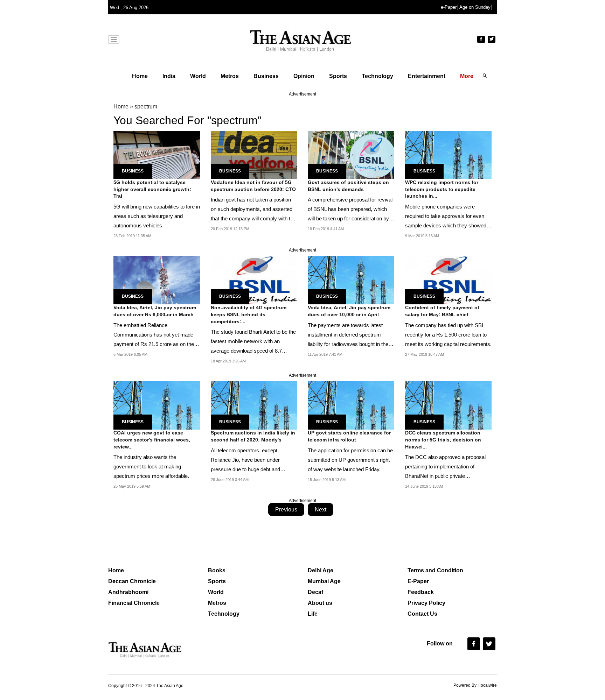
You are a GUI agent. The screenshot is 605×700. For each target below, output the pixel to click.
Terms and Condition (435, 570)
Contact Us (422, 614)
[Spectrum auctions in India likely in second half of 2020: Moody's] (254, 405)
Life (313, 614)
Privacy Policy (426, 603)
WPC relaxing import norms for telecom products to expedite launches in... (441, 189)
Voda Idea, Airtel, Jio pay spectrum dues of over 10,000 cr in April (349, 311)
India (168, 76)
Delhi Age (320, 570)
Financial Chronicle (134, 603)
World (198, 76)
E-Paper (418, 581)
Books (216, 570)
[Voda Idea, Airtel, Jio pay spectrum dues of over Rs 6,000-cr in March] (156, 280)
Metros (230, 76)
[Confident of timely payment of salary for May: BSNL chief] (448, 280)
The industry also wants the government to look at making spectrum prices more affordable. (151, 466)
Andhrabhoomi (128, 592)
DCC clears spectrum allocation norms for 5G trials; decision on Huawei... (443, 439)
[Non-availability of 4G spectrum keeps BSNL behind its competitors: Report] (254, 280)
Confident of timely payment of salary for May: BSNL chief (442, 311)
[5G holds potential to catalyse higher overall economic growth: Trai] (156, 154)
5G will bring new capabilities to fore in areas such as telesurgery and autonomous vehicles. (156, 216)
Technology (377, 76)
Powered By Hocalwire (475, 685)
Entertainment (426, 76)
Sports (338, 76)
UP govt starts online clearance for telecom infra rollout (349, 436)
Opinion (303, 76)
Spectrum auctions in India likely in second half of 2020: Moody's (253, 436)
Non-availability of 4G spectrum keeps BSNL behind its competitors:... (248, 314)
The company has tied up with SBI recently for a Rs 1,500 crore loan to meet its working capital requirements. (448, 334)
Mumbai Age (324, 581)
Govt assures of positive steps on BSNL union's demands (348, 185)
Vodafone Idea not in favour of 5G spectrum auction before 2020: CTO (253, 185)
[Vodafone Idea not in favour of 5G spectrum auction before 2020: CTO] (254, 154)
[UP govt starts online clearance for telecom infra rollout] (351, 405)
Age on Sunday (475, 7)
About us (320, 603)
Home (140, 76)
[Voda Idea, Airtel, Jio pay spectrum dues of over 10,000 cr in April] (351, 280)
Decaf (315, 592)
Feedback (421, 592)
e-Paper (449, 7)
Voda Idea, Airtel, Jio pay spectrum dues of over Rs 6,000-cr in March (154, 311)
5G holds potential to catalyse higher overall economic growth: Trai (152, 189)
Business (266, 76)
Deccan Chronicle (132, 581)
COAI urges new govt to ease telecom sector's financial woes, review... (151, 439)
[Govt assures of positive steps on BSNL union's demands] (351, 154)
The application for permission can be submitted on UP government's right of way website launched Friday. (350, 459)
